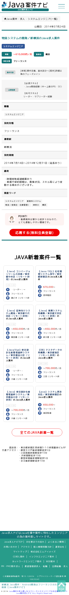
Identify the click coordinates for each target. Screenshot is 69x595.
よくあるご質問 (56, 541)
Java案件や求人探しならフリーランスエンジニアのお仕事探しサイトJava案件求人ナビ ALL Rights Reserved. (38, 592)
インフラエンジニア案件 (41, 556)
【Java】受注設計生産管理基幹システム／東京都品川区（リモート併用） (18, 395)
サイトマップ (20, 551)
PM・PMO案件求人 (10, 566)
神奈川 (36, 205)
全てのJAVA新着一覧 (37, 432)
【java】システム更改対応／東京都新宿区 (50, 393)
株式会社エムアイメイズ (43, 551)
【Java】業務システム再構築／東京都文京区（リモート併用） (50, 313)
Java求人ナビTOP (13, 541)
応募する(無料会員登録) (34, 233)
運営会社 (59, 546)
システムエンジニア (14, 114)
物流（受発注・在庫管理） (17, 205)
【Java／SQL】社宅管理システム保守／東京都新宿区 (50, 274)
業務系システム (34, 201)
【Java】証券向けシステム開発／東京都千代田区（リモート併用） (18, 313)
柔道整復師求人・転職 (36, 566)
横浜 (44, 205)
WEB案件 (50, 561)
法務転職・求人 (60, 566)
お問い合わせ (10, 546)
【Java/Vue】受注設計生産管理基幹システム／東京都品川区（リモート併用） (18, 353)
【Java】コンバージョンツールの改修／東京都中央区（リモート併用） (18, 275)
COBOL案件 (19, 556)
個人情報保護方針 (42, 546)
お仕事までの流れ (35, 541)
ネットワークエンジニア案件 (27, 561)
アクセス (25, 546)
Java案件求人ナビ (25, 10)
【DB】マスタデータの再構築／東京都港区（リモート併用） (50, 352)
